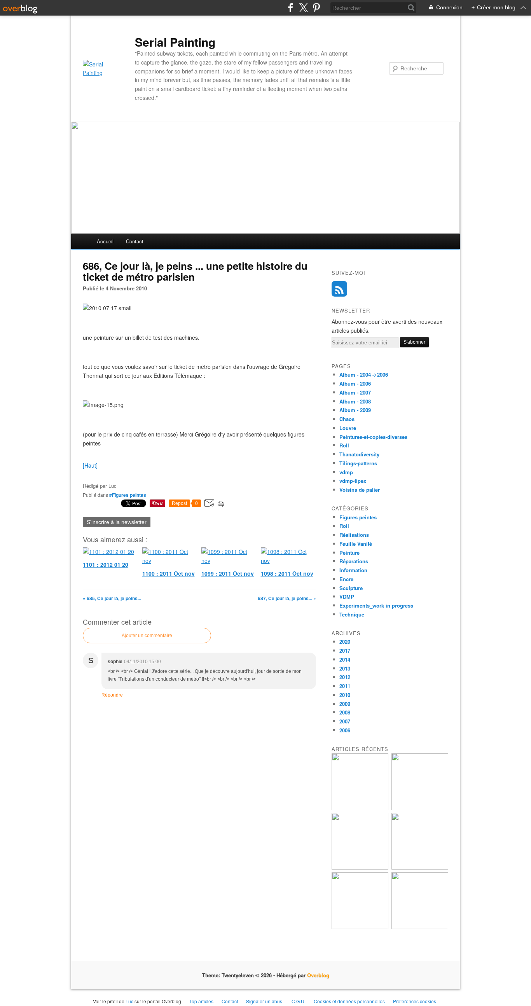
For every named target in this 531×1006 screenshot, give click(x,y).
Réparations (353, 561)
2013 (344, 668)
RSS (339, 289)
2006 (344, 730)
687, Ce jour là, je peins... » (287, 598)
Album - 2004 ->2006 (363, 374)
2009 (344, 703)
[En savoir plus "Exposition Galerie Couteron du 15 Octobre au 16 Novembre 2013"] (419, 927)
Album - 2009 (355, 410)
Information (353, 570)
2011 (344, 686)
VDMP (346, 596)
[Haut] (90, 465)
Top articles (201, 1001)
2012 (344, 677)
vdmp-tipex (352, 480)
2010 (344, 695)
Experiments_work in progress (376, 605)
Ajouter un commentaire (147, 635)
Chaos (347, 419)
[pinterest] (316, 7)
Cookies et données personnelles (349, 1001)
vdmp (346, 472)
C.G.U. (299, 1001)
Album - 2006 (355, 383)
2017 (344, 650)
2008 (344, 712)
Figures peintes (358, 517)
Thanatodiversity (359, 454)
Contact (134, 241)
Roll (344, 445)
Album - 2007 (355, 392)
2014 (344, 659)
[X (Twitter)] (303, 7)
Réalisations (354, 534)
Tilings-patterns (358, 463)
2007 (344, 721)
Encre (346, 579)
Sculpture (351, 588)
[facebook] (290, 7)
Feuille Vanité (355, 543)
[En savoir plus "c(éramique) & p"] (360, 867)
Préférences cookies (414, 1001)
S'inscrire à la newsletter (117, 522)
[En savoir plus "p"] (419, 808)
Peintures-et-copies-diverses (373, 436)
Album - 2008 (355, 401)
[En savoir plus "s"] (360, 808)
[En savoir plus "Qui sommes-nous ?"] (360, 927)
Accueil (105, 241)
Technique (351, 614)
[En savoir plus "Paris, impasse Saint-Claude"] (419, 867)
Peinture (349, 552)
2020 (344, 641)
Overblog (318, 975)
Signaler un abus (264, 1001)
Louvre (347, 427)
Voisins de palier (359, 489)
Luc (129, 1001)
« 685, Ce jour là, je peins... (112, 598)
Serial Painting (175, 42)
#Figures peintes (127, 494)
